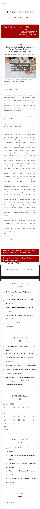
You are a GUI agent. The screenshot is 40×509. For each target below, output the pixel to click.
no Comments (28, 54)
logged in (16, 269)
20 (24, 420)
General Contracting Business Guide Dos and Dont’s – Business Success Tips (20, 49)
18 (14, 420)
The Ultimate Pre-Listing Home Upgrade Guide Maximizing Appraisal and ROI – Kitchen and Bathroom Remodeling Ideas (20, 380)
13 (24, 417)
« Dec (5, 429)
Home (20, 44)
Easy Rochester (20, 12)
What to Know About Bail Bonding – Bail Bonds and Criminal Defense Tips (19, 252)
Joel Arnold (9, 292)
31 (10, 426)
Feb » (11, 429)
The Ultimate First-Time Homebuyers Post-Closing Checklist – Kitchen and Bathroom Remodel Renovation (21, 357)
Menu (5, 3)
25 (14, 423)
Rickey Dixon (10, 315)
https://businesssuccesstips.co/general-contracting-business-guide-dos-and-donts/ (19, 81)
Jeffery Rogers (10, 307)
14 (29, 417)
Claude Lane (10, 299)
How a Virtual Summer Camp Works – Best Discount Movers (18, 259)
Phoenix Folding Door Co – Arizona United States (21, 365)
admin (8, 54)
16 (5, 420)
